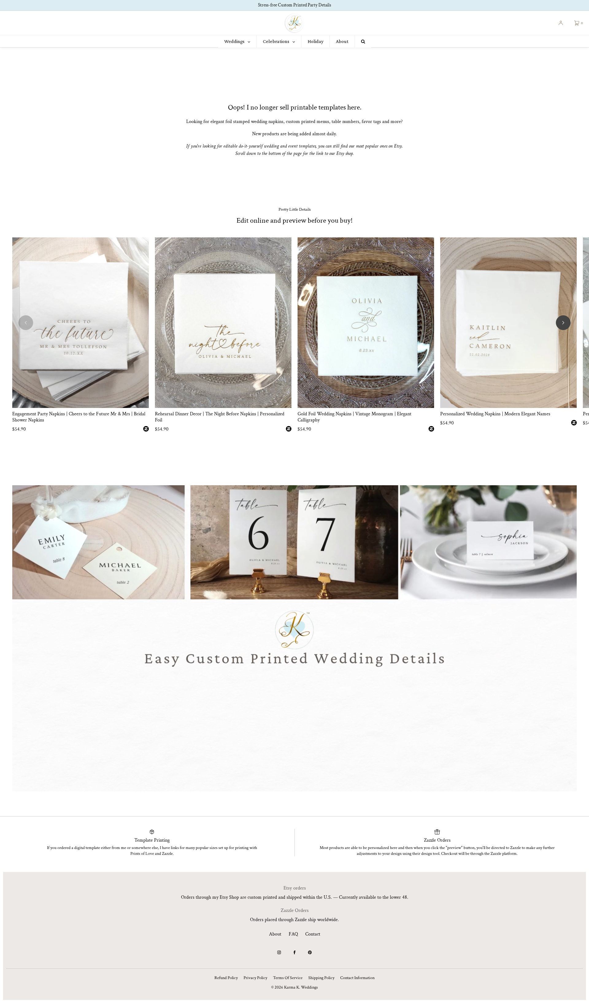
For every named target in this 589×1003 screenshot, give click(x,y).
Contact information (357, 978)
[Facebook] (294, 952)
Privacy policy (255, 978)
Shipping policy (321, 978)
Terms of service (287, 978)
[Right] (563, 322)
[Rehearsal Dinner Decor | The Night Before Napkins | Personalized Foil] (223, 322)
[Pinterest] (310, 952)
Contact (312, 934)
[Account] (561, 23)
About (275, 934)
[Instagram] (279, 952)
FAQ (293, 934)
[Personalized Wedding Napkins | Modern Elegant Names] (508, 322)
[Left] (25, 322)
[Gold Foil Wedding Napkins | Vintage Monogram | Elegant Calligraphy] (366, 322)
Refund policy (226, 978)
